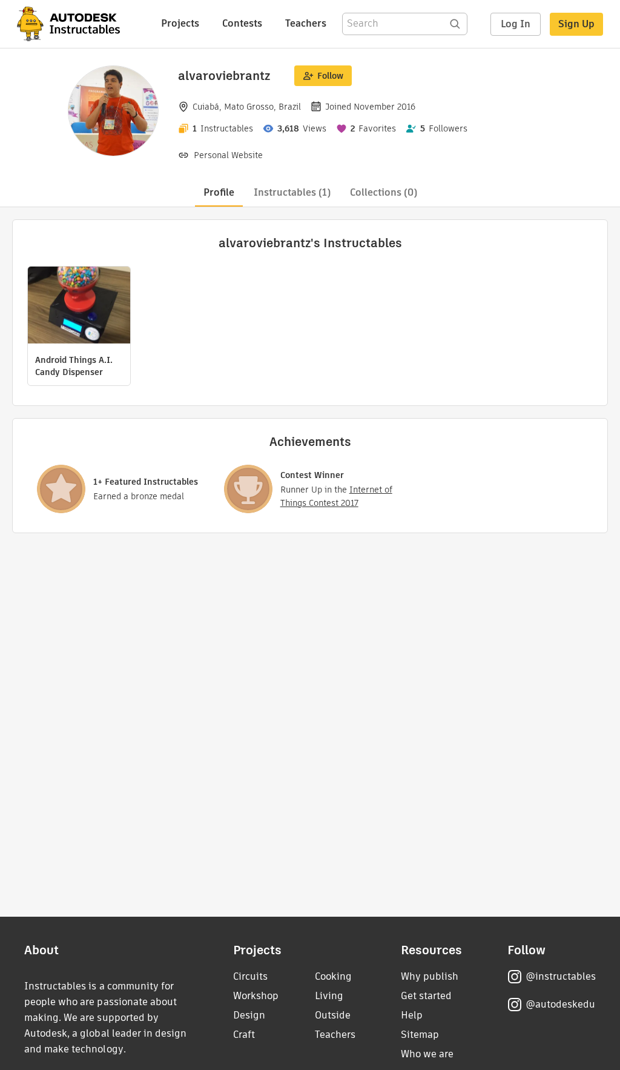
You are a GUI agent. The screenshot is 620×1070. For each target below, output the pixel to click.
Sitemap (420, 1035)
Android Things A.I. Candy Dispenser (74, 366)
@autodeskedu (560, 1004)
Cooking (333, 976)
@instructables (561, 976)
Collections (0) (383, 192)
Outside (333, 1015)
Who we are (427, 1054)
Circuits (250, 976)
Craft (244, 1035)
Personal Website (228, 155)
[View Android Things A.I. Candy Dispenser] (79, 307)
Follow (330, 76)
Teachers (305, 23)
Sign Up (576, 24)
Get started (426, 996)
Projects (180, 23)
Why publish (429, 976)
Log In (515, 24)
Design (249, 1015)
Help (412, 1015)
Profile (218, 192)
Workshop (256, 996)
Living (329, 996)
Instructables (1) (292, 192)
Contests (242, 23)
